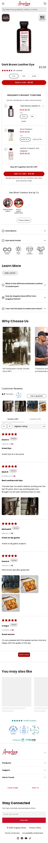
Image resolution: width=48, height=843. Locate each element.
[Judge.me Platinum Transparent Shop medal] (24, 730)
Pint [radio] (24, 76)
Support (6, 770)
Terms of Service (12, 833)
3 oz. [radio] (14, 76)
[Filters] (9, 426)
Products (6, 763)
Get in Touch (8, 777)
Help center (10, 273)
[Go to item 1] (8, 406)
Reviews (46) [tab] (13, 419)
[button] (44, 3)
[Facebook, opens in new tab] (22, 838)
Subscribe (24, 820)
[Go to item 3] (32, 406)
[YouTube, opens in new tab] (26, 838)
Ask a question (36, 396)
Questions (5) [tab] (35, 419)
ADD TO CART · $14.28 (24, 174)
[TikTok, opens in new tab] (30, 838)
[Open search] (4, 426)
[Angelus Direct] (24, 3)
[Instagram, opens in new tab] (18, 838)
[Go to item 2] (20, 406)
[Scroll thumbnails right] (43, 406)
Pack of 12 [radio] (25, 139)
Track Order (12, 788)
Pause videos (24, 220)
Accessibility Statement (32, 833)
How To (35, 788)
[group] (24, 351)
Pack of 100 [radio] (37, 139)
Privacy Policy (35, 827)
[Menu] (4, 3)
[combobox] (24, 9)
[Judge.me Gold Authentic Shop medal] (34, 730)
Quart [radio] (34, 76)
